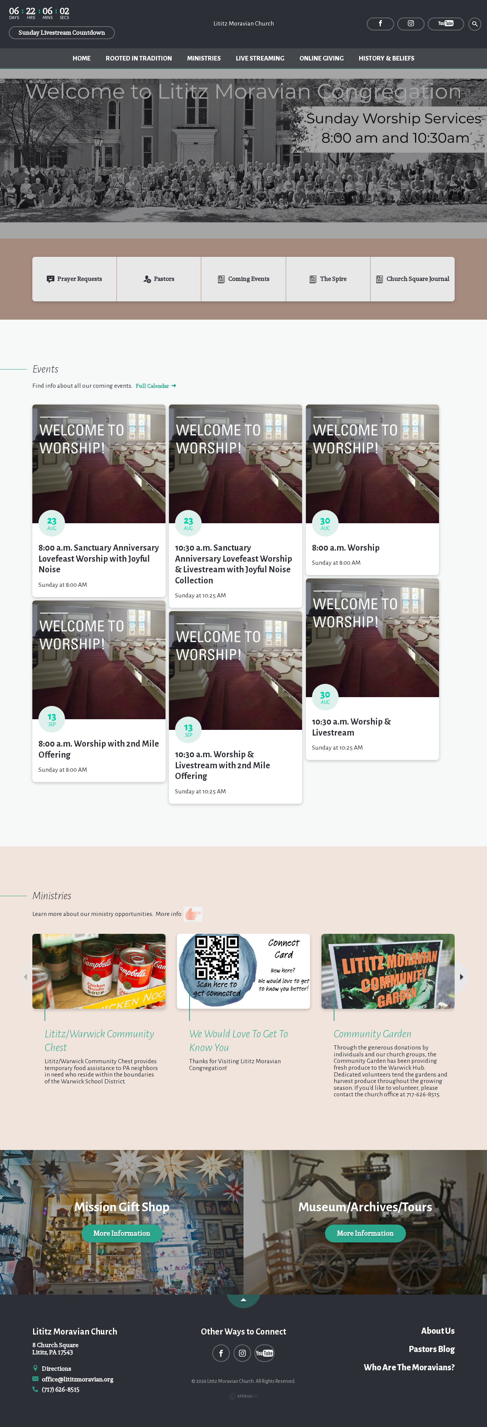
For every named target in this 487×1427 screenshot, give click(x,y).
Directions (56, 1368)
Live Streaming (260, 58)
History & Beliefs (386, 58)
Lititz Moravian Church (243, 23)
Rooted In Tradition (139, 58)
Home (82, 58)
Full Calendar (153, 386)
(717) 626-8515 (60, 1389)
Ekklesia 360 (243, 1396)
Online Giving (321, 58)
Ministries (204, 58)
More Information (122, 1233)
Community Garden (373, 1034)
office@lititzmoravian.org (77, 1379)
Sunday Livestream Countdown (62, 32)
